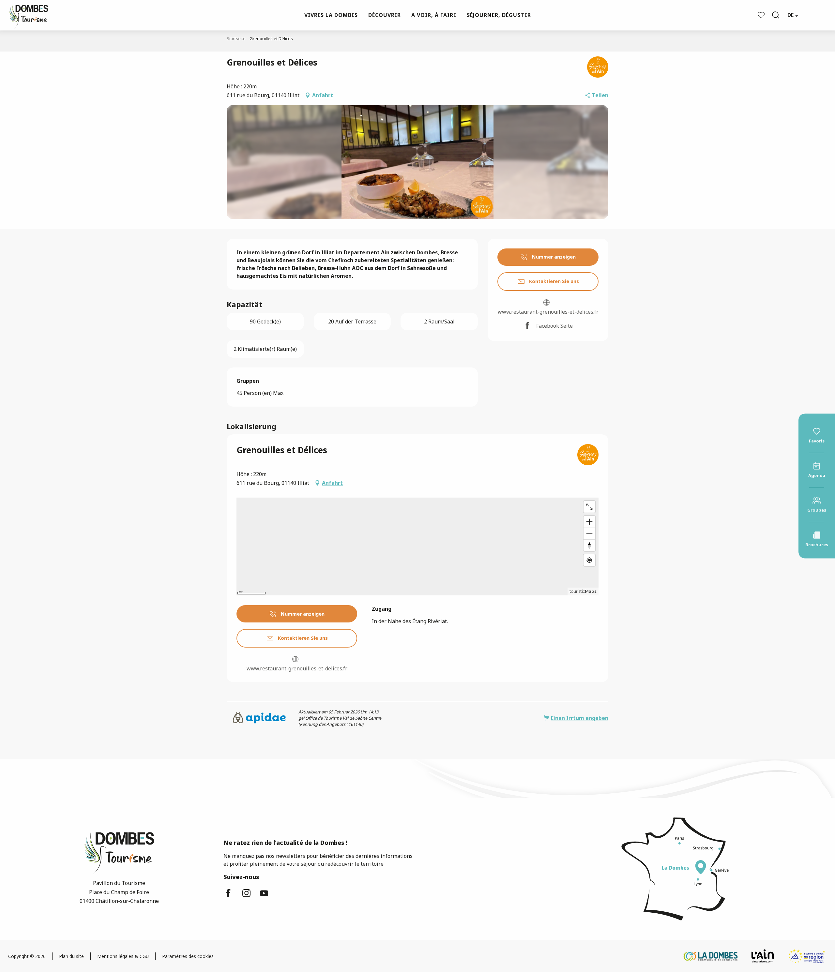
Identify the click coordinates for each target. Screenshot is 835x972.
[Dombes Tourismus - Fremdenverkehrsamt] (25, 15)
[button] (775, 15)
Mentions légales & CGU (123, 956)
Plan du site (71, 956)
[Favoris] (762, 15)
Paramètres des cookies (188, 956)
